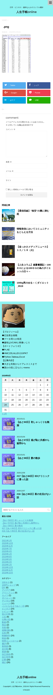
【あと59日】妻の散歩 (28, 458)
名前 (9, 162)
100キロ (6, 582)
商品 (4, 625)
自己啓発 (6, 654)
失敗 (4, 627)
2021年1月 (7, 541)
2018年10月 (7, 573)
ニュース (6, 603)
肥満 (4, 652)
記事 (4, 660)
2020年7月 (7, 549)
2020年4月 (7, 551)
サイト (8, 180)
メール (10, 171)
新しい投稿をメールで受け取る (20, 189)
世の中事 (6, 614)
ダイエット (7, 598)
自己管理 (6, 657)
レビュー (6, 611)
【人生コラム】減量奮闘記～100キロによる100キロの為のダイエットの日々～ (34, 268)
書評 (4, 644)
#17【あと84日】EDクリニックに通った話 (22, 528)
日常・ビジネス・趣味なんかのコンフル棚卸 (26, 682)
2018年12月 (7, 567)
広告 (4, 633)
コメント (10, 129)
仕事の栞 (6, 619)
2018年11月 (7, 570)
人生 (4, 617)
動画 (4, 622)
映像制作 (6, 635)
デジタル (6, 601)
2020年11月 (7, 546)
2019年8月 (7, 557)
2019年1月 (7, 565)
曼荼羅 (5, 646)
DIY (3, 587)
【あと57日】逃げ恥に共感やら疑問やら (20, 523)
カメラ (5, 595)
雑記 (4, 662)
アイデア (6, 590)
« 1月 (4, 414)
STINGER (26, 690)
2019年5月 (7, 559)
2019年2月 (7, 562)
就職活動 (6, 630)
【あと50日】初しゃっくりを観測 (17, 520)
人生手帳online (26, 12)
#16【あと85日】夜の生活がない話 (18, 531)
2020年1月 (7, 554)
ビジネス (6, 609)
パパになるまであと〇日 (13, 606)
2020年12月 (7, 543)
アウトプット (8, 593)
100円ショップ (9, 585)
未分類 (5, 649)
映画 (4, 638)
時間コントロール (10, 641)
